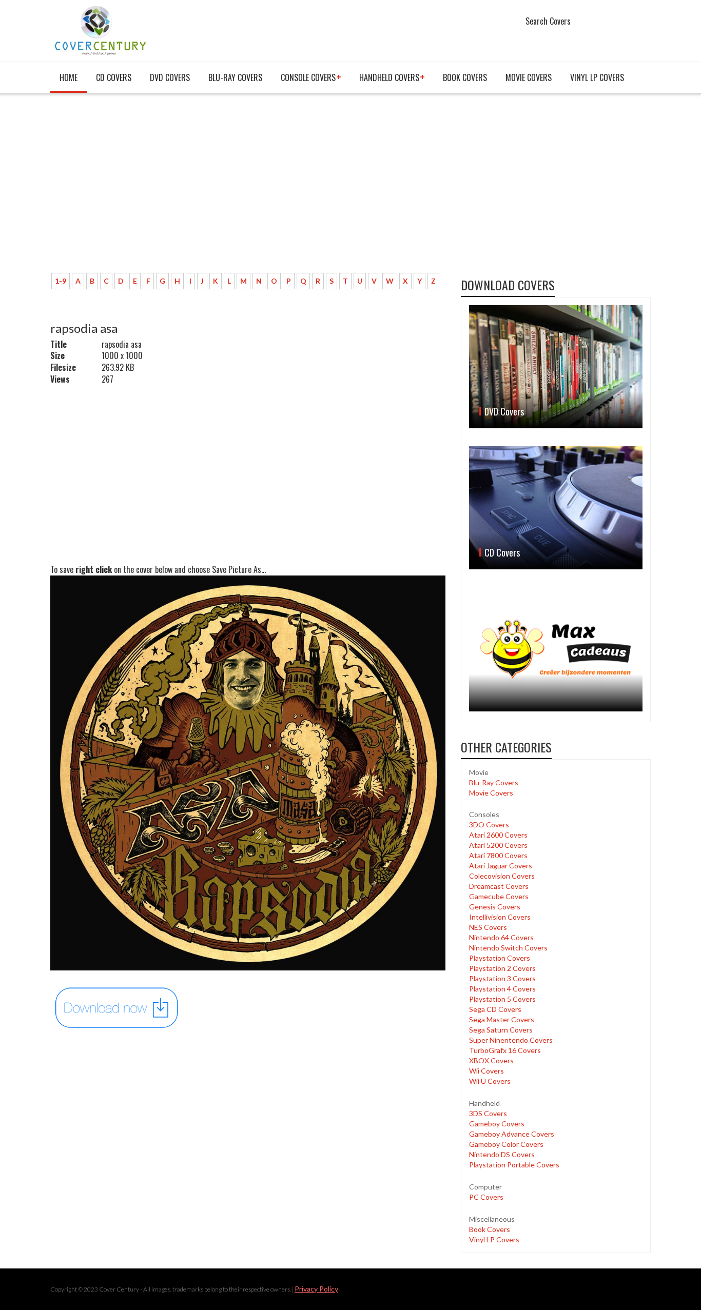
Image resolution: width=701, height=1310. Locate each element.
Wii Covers (486, 1070)
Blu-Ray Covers (235, 77)
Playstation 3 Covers (502, 978)
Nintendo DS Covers (502, 1154)
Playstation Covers (499, 958)
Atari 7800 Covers (498, 855)
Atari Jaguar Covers (500, 865)
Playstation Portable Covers (514, 1164)
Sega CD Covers (495, 1009)
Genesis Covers (494, 906)
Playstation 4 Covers (502, 988)
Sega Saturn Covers (501, 1029)
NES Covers (488, 927)
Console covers (308, 77)
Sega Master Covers (501, 1019)
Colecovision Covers (502, 875)
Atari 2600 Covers (498, 834)
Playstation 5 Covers (502, 999)
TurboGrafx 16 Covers (505, 1050)
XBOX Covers (491, 1060)
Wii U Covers (490, 1081)
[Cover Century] (101, 30)
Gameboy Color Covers (506, 1144)
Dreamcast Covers (499, 886)
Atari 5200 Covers (498, 845)
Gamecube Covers (499, 896)
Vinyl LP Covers (597, 77)
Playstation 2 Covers (502, 968)
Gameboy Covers (496, 1123)
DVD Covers (170, 77)
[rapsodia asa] (117, 1007)
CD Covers (113, 77)
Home (68, 77)
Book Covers (465, 77)
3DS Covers (488, 1113)
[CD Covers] (555, 507)
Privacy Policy (316, 1288)
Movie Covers (528, 77)
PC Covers (486, 1197)
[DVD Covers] (555, 366)
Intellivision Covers (500, 916)
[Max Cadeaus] (555, 649)
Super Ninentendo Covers (511, 1040)
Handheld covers (389, 77)
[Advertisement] (247, 188)
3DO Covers (489, 824)
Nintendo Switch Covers (508, 947)
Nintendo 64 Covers (501, 937)
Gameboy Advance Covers (511, 1133)
